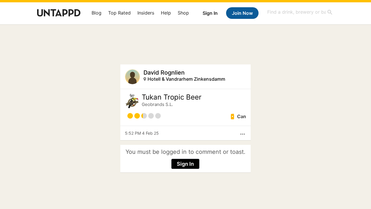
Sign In (210, 13)
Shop (183, 13)
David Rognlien (164, 72)
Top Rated (119, 13)
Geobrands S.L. (157, 104)
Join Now (242, 13)
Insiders (145, 13)
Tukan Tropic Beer (171, 97)
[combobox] (300, 12)
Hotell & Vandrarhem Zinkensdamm (186, 79)
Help (166, 13)
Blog (96, 13)
